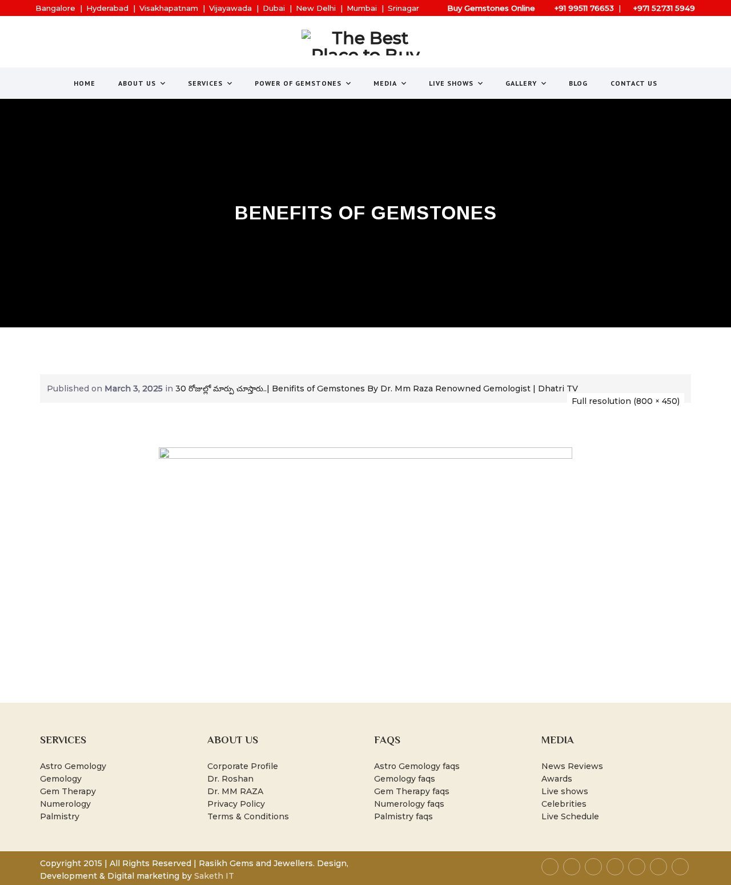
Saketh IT (214, 876)
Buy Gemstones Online (491, 8)
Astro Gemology (73, 766)
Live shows (564, 791)
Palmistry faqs (403, 816)
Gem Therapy (68, 791)
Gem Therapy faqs (411, 791)
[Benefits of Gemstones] (365, 563)
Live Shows (451, 83)
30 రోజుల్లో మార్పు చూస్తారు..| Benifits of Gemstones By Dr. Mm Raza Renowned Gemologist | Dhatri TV (376, 388)
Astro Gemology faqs (417, 766)
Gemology (61, 779)
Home (84, 83)
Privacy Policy (236, 804)
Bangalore (55, 8)
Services (205, 83)
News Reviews (572, 766)
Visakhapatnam (168, 8)
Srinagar (403, 8)
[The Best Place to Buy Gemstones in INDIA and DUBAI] (366, 42)
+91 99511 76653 (584, 8)
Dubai (274, 8)
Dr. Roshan (230, 779)
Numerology (65, 804)
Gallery (521, 83)
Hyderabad (107, 8)
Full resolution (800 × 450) (626, 401)
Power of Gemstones (298, 83)
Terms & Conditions (248, 816)
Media (385, 83)
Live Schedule (570, 816)
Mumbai (362, 8)
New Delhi (316, 8)
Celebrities (564, 804)
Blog (578, 83)
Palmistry (59, 816)
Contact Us (633, 83)
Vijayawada (230, 8)
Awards (556, 779)
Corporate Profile (242, 766)
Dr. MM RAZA (235, 791)
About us (137, 83)
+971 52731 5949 (664, 8)
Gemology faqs (404, 779)
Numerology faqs (409, 804)
